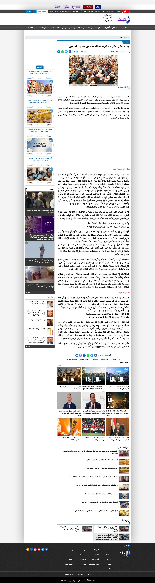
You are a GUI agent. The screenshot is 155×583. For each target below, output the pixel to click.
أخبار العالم (44, 28)
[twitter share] (66, 51)
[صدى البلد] (123, 19)
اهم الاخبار (116, 28)
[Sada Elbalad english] (57, 7)
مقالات (109, 569)
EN (30, 11)
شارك (74, 51)
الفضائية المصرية (72, 359)
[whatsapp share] (62, 51)
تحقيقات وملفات (69, 564)
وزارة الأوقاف (116, 359)
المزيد (28, 292)
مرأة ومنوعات (62, 28)
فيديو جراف (83, 559)
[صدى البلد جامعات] (76, 7)
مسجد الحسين (84, 359)
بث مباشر (95, 359)
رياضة (90, 28)
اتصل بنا (80, 574)
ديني (52, 28)
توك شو (72, 28)
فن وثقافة (81, 28)
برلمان (84, 564)
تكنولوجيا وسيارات (94, 564)
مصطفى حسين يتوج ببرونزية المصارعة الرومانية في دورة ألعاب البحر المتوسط (63, 11)
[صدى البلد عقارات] (66, 7)
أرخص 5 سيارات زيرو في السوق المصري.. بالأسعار (107, 11)
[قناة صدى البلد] (98, 7)
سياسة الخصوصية (69, 574)
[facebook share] (70, 51)
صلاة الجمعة (104, 359)
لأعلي (125, 545)
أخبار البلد (106, 28)
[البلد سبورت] (88, 7)
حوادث (97, 28)
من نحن (89, 574)
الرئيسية (126, 28)
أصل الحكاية (32, 28)
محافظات (70, 559)
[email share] (58, 51)
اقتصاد (109, 564)
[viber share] (80, 355)
